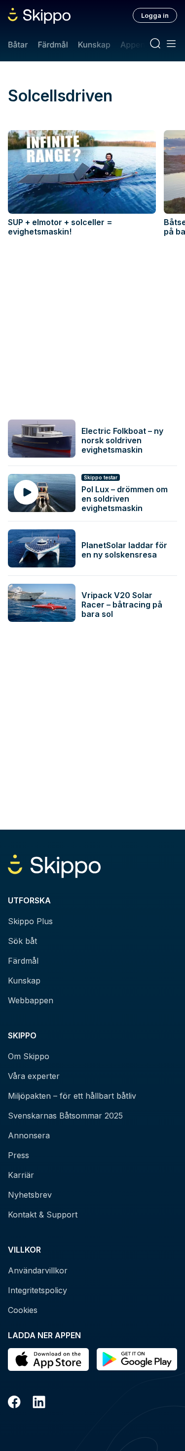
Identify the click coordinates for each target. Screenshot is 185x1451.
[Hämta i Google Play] (137, 1359)
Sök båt (22, 941)
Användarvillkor (38, 1270)
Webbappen (30, 1000)
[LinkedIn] (39, 1403)
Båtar (18, 44)
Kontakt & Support (42, 1214)
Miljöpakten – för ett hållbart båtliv (72, 1096)
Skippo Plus (30, 921)
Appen (132, 44)
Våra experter (34, 1076)
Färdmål (52, 44)
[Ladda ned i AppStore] (48, 1359)
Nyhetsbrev (30, 1195)
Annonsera (29, 1135)
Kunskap (94, 44)
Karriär (21, 1175)
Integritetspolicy (37, 1290)
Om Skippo (28, 1056)
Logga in (155, 15)
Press (18, 1155)
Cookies (22, 1310)
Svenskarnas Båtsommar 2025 (65, 1116)
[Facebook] (14, 1403)
